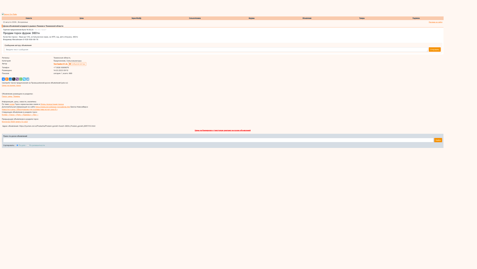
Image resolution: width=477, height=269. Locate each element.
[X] (13, 79)
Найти (438, 140)
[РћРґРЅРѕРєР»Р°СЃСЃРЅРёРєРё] (6, 79)
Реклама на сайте (435, 22)
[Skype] (24, 79)
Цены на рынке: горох (11, 85)
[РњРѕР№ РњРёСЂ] (10, 79)
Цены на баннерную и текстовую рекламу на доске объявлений (223, 130)
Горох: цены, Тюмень (11, 96)
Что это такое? (40, 30)
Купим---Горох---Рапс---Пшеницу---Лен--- (20, 115)
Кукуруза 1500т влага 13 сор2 (15, 122)
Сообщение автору (78, 64)
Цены (82, 18)
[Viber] (17, 79)
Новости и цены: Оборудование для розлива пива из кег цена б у (30, 109)
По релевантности (37, 145)
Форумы (252, 18)
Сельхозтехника (195, 18)
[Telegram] (27, 79)
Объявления (306, 18)
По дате (22, 145)
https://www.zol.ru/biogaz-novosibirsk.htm (52, 107)
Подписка (416, 18)
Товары (362, 18)
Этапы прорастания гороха (52, 104)
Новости (29, 18)
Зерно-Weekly (136, 18)
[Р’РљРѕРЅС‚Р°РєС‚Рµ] (3, 79)
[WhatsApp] (20, 79)
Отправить (434, 49)
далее (11, 104)
